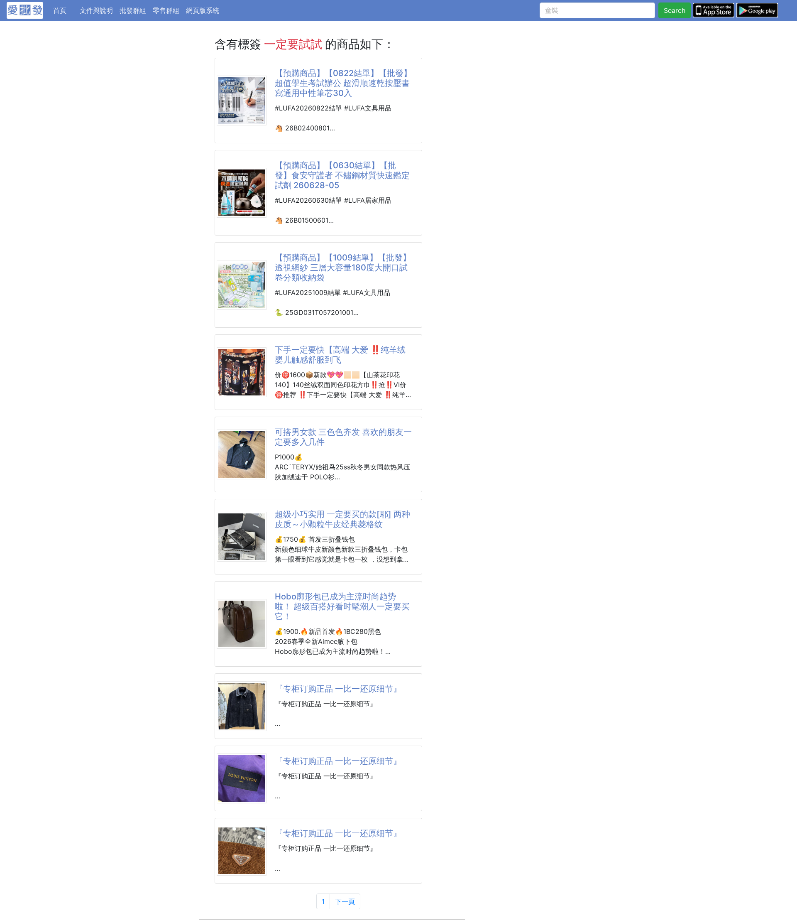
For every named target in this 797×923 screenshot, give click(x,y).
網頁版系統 (202, 10)
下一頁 (345, 901)
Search (674, 10)
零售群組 (166, 10)
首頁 (64, 10)
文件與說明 (96, 10)
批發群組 (133, 10)
